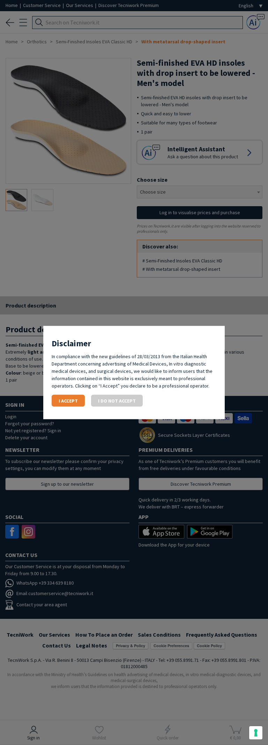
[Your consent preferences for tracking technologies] (255, 732)
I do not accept (117, 400)
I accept (68, 400)
